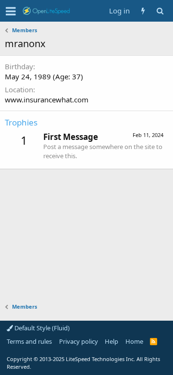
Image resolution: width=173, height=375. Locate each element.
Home (134, 341)
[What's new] (143, 11)
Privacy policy (78, 341)
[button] (11, 11)
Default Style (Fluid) (41, 328)
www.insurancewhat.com (46, 99)
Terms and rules (29, 341)
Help (111, 341)
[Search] (159, 11)
